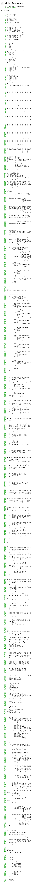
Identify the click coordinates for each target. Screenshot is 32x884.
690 (4, 800)
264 (4, 314)
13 (4, 28)
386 (4, 453)
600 (4, 697)
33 (4, 51)
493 (4, 575)
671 (4, 778)
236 (4, 282)
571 (4, 664)
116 (4, 145)
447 (4, 523)
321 (4, 379)
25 (4, 42)
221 (4, 265)
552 (4, 643)
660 (4, 766)
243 (4, 290)
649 (4, 753)
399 (4, 468)
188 (4, 228)
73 (4, 96)
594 (4, 691)
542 (4, 631)
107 (4, 135)
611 (4, 710)
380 (4, 447)
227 (4, 272)
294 (4, 348)
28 (4, 45)
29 (4, 46)
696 (4, 807)
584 (4, 679)
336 (4, 396)
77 (4, 101)
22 (4, 38)
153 (4, 188)
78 (4, 102)
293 (4, 347)
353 (4, 416)
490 (4, 572)
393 (4, 461)
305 (4, 361)
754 (4, 873)
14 (4, 29)
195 (4, 236)
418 (4, 490)
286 (4, 339)
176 (4, 214)
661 (4, 767)
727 (4, 842)
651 (4, 756)
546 (4, 636)
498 (4, 581)
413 (4, 484)
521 (4, 607)
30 (4, 47)
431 (4, 505)
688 (4, 798)
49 (4, 69)
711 (4, 824)
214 (4, 257)
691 (4, 801)
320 (4, 378)
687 (4, 797)
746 (4, 864)
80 (4, 104)
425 (4, 498)
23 (4, 39)
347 (4, 409)
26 (4, 43)
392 (4, 460)
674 (4, 782)
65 (4, 87)
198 (4, 239)
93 (4, 119)
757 (4, 876)
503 (4, 587)
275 (4, 327)
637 (4, 740)
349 (4, 411)
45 (4, 64)
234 (4, 280)
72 (4, 95)
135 (4, 167)
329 (4, 388)
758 (4, 878)
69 (4, 92)
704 (4, 816)
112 (4, 141)
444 (4, 520)
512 (4, 597)
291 (4, 345)
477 (4, 557)
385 (4, 452)
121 (4, 151)
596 (4, 693)
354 (4, 417)
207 (4, 249)
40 (4, 59)
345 (4, 407)
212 (4, 255)
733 (4, 849)
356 (4, 419)
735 (4, 851)
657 (4, 762)
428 (4, 501)
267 (4, 318)
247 (4, 295)
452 (4, 529)
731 (4, 847)
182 (4, 221)
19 (4, 35)
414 (4, 485)
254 (4, 303)
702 (4, 814)
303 (4, 359)
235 (4, 281)
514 (4, 599)
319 (4, 377)
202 (4, 244)
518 (4, 604)
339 (4, 400)
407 (4, 477)
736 (4, 853)
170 (4, 207)
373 (4, 439)
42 (4, 61)
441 (4, 516)
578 (4, 672)
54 (4, 75)
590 (4, 686)
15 (4, 30)
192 (4, 232)
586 (4, 681)
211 (4, 254)
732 (4, 848)
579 (4, 673)
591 (4, 687)
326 (4, 385)
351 (4, 413)
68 (4, 91)
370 (4, 435)
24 (4, 41)
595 (4, 692)
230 (4, 275)
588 (4, 684)
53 (4, 74)
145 (4, 179)
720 (4, 834)
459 (4, 537)
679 (4, 788)
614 (4, 713)
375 (4, 441)
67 (4, 90)
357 (4, 420)
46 (4, 66)
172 (4, 209)
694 (4, 805)
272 (4, 323)
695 (4, 806)
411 (4, 482)
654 (4, 759)
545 (4, 635)
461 (4, 539)
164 (4, 200)
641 (4, 744)
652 (4, 757)
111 (4, 140)
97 (4, 124)
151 (4, 185)
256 (4, 305)
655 (4, 760)
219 (4, 263)
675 (4, 783)
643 (4, 746)
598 (4, 695)
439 (4, 514)
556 (4, 647)
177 (4, 215)
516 (4, 602)
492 (4, 574)
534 (4, 622)
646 (4, 750)
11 (4, 26)
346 (4, 408)
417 (4, 489)
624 (4, 725)
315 (4, 372)
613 (4, 712)
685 (4, 794)
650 (4, 754)
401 (4, 470)
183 (4, 222)
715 (4, 829)
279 (4, 331)
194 (4, 234)
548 (4, 638)
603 (4, 701)
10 (4, 25)
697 (4, 808)
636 (4, 738)
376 (4, 442)
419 (4, 491)
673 (4, 781)
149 (4, 183)
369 (4, 434)
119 (4, 149)
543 (4, 632)
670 (4, 777)
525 (4, 612)
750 (4, 868)
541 (4, 630)
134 (4, 166)
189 (4, 229)
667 (4, 774)
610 (4, 709)
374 (4, 440)
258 (4, 307)
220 (4, 264)
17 (4, 33)
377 (4, 443)
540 (4, 629)
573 (4, 667)
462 (4, 540)
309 (4, 366)
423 (4, 496)
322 (4, 380)
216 (4, 259)
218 (4, 262)
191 (4, 231)
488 (4, 570)
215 (4, 258)
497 (4, 580)
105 (4, 133)
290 (4, 344)
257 (4, 306)
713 (4, 826)
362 (4, 426)
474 (4, 554)
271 (4, 322)
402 (4, 472)
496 (4, 579)
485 (4, 566)
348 (4, 410)
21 (4, 37)
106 (4, 134)
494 (4, 577)
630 (4, 732)
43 (4, 62)
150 (4, 184)
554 (4, 645)
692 (4, 802)
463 (4, 541)
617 (4, 717)
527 (4, 614)
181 (4, 220)
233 (4, 279)
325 (4, 384)
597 (4, 694)
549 (4, 639)
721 (4, 835)
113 (4, 142)
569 (4, 662)
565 (4, 657)
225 (4, 270)
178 (4, 216)
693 (4, 803)
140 (4, 173)
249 (4, 297)
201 (4, 242)
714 (4, 827)
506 (4, 590)
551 (4, 642)
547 (4, 637)
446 (4, 522)
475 (4, 555)
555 (4, 646)
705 (4, 817)
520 (4, 606)
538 (4, 627)
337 (4, 397)
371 (4, 436)
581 (4, 676)
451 (4, 527)
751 (4, 870)
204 (4, 246)
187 (4, 226)
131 (4, 163)
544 (4, 634)
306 (4, 362)
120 (4, 150)
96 (4, 123)
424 (4, 497)
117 (4, 147)
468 (4, 547)
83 (4, 108)
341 (4, 402)
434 (4, 508)
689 (4, 799)
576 (4, 670)
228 (4, 273)
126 (4, 157)
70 (4, 93)
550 (4, 640)
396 (4, 465)
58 (4, 79)
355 (4, 418)
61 (4, 83)
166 (4, 202)
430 (4, 504)
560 (4, 652)
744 (4, 862)
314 (4, 371)
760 (4, 880)
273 (4, 324)
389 (4, 457)
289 (4, 343)
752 (4, 871)
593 (4, 689)
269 (4, 320)
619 (4, 719)
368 (4, 433)
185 (4, 224)
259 (4, 309)
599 (4, 696)
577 (4, 671)
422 (4, 494)
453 (4, 530)
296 (4, 351)
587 (4, 683)
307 (4, 363)
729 (4, 845)
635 (4, 737)
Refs (14, 7)
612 (4, 711)
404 (4, 474)
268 (4, 319)
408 (4, 478)
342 (4, 403)
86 (4, 111)
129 (4, 160)
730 (4, 846)
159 (4, 194)
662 (4, 768)
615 (4, 715)
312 (4, 369)
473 (4, 553)
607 (4, 705)
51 (4, 71)
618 (4, 718)
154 (4, 189)
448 (4, 524)
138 (4, 171)
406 (4, 476)
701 (4, 813)
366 (4, 431)
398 (4, 467)
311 (4, 368)
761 (4, 881)
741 (4, 858)
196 (4, 237)
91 (4, 117)
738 (4, 855)
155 (4, 190)
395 (4, 464)
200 (4, 241)
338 (4, 399)
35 (4, 53)
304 (4, 360)
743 (4, 860)
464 (4, 542)
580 (4, 675)
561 (4, 653)
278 (4, 330)
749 (4, 867)
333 (4, 393)
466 (4, 545)
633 (4, 735)
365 (4, 429)
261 (4, 311)
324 (4, 383)
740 (4, 857)
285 (4, 338)
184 (4, 223)
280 (4, 332)
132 (4, 164)
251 (4, 299)
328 (4, 387)
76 (4, 100)
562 (4, 654)
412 (4, 483)
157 (4, 192)
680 (4, 789)
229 (4, 274)
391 (4, 459)
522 (4, 608)
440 (4, 515)
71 (4, 94)
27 (4, 44)
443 (4, 518)
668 (4, 775)
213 (4, 256)
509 (4, 594)
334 (4, 394)
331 (4, 391)
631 (4, 733)
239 (4, 286)
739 (4, 856)
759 (4, 879)
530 (4, 618)
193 (4, 233)
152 (4, 186)
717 (4, 831)
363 (4, 427)
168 (4, 205)
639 (4, 742)
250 (4, 298)
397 (4, 466)
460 (4, 538)
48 (4, 68)
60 (4, 82)
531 (4, 619)
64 (4, 86)
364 (4, 428)
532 (4, 620)
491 (4, 573)
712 (4, 825)
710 (4, 823)
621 (4, 721)
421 (4, 493)
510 (4, 595)
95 (4, 121)
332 (4, 392)
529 (4, 616)
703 (4, 815)
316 (4, 374)
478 (4, 558)
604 (4, 702)
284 (4, 337)
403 (4, 473)
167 (4, 204)
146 (4, 180)
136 (4, 168)
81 (4, 106)
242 (4, 289)
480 (4, 561)
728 (4, 843)
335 (4, 395)
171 (4, 208)
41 (4, 60)
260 (4, 310)
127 (4, 158)
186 (4, 225)
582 (4, 677)
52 (4, 72)
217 (4, 261)
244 (4, 291)
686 (4, 795)
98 (4, 125)
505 (4, 589)
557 (4, 648)
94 (4, 120)
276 (4, 328)
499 (4, 582)
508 (4, 592)
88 (4, 114)
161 (4, 197)
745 (4, 863)
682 (4, 791)
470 (4, 549)
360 (4, 424)
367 (4, 432)
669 (4, 776)
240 (4, 287)
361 (4, 425)
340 (4, 401)
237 (4, 283)
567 (4, 660)
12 (4, 27)
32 (4, 50)
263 (4, 313)
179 (4, 217)
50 (4, 70)
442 (4, 517)
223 (4, 267)
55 (4, 76)
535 (4, 623)
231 (4, 277)
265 (4, 315)
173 (4, 210)
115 (4, 144)
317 (4, 375)
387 (4, 454)
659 (4, 765)
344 (4, 405)
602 (4, 700)
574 (4, 668)
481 (4, 562)
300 (4, 355)
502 (4, 586)
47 (4, 67)
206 (4, 248)
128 (4, 159)
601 (4, 699)
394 (4, 462)
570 (4, 663)
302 (4, 358)
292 (4, 346)
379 (4, 445)
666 (4, 773)
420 (4, 492)
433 (4, 507)
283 (4, 336)
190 (4, 230)
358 (4, 421)
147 (4, 181)
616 (4, 716)
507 (4, 591)
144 (4, 177)
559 (4, 651)
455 (4, 532)
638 (4, 741)
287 (4, 340)
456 (4, 533)
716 (4, 830)
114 (4, 143)
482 (4, 563)
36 (4, 54)
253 (4, 302)
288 (4, 342)
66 (4, 88)
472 (4, 551)
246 (4, 294)
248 (4, 296)
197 (4, 238)
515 (4, 600)
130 (4, 161)
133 (4, 165)
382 (4, 449)
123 (4, 153)
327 (4, 386)
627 (4, 728)
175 (4, 213)
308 (4, 364)
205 (4, 247)
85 (4, 110)
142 (4, 175)
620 (4, 720)
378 (4, 444)
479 (4, 559)
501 (4, 585)
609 (4, 708)
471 (4, 550)
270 (4, 321)
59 (4, 80)
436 (4, 510)
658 (4, 764)
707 (4, 819)
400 (4, 469)
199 (4, 240)
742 (4, 859)
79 (4, 103)
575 (4, 669)
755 (4, 874)
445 (4, 521)
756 (4, 875)
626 (4, 727)
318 (4, 376)
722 (4, 837)
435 (4, 509)
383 (4, 450)
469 (4, 548)
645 (4, 749)
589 (4, 685)
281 (4, 334)
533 (4, 621)
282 (4, 335)
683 (4, 792)
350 (4, 412)
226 (4, 271)
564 (4, 656)
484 (4, 565)
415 (4, 486)
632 (4, 734)
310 (4, 367)
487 (4, 569)
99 (4, 126)
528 (4, 615)
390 (4, 458)
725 (4, 840)
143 (4, 176)
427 (4, 500)
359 (4, 423)
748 (4, 866)
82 (4, 107)
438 (4, 513)
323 (4, 382)
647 (4, 751)
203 (4, 245)
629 (4, 730)
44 (4, 63)
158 (4, 193)
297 (4, 352)
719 (4, 833)
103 (4, 131)
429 (4, 502)
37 (4, 55)
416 (4, 488)
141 (4, 174)
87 (4, 112)
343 (4, 404)
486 (4, 567)
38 (4, 56)
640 (4, 743)
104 (4, 132)
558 (4, 650)
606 (4, 704)
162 (4, 198)
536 (4, 624)
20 (4, 36)
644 (4, 748)
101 (4, 128)
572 (4, 665)
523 (4, 610)
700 (4, 811)
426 (4, 499)
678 (4, 786)
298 (4, 353)
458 (4, 535)
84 (4, 109)
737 (4, 854)
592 (4, 688)
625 (4, 726)
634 (4, 736)
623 (4, 724)
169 (4, 206)
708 (4, 821)
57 (4, 78)
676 (4, 784)
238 (4, 285)
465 (4, 543)
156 (4, 191)
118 (4, 148)
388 (4, 456)
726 (4, 841)
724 (4, 839)
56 (4, 77)
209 (4, 251)
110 (4, 139)
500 (4, 583)
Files (9, 7)
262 (4, 312)
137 (4, 169)
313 (4, 370)
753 (4, 872)
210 (4, 253)
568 (4, 661)
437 (4, 512)
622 (4, 723)
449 (4, 525)
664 (4, 770)
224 (4, 269)
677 (4, 785)
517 (4, 603)
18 (4, 34)
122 (4, 152)
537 (4, 626)
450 (4, 526)
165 (4, 201)
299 (4, 354)
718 (4, 832)
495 (4, 578)
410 (4, 481)
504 (4, 588)
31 (4, 48)
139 (4, 172)
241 (4, 288)
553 (4, 644)
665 (4, 772)
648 (4, 752)
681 (4, 790)
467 (4, 546)
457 (4, 534)
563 (4, 655)
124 (4, 155)
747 (4, 865)
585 (4, 680)
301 (4, 356)
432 (4, 506)
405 (4, 475)
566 (4, 659)
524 (4, 611)
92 (4, 118)
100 (4, 127)
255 (4, 304)
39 (4, 58)
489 (4, 571)
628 (4, 729)
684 (4, 793)
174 (4, 212)
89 (4, 115)
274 (4, 326)
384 (4, 451)
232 (4, 278)
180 (4, 218)
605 (4, 703)
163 (4, 199)
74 (4, 98)
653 (4, 758)
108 (4, 136)
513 (4, 598)
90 (4, 116)
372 (4, 437)
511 (4, 596)
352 (4, 415)
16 (4, 31)
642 (4, 745)
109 (4, 137)
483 (4, 564)
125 (4, 156)
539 (4, 628)
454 (4, 531)
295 (4, 350)
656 (4, 761)
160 (4, 196)
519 (4, 605)
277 (4, 329)
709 (4, 822)
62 (4, 84)
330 (4, 389)
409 (4, 480)
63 (4, 85)
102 (4, 129)
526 (4, 613)
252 (4, 301)
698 (4, 809)
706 (4, 818)
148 (4, 182)
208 (4, 250)
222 (4, 266)
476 (4, 556)
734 (4, 850)
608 (4, 707)
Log (6, 7)
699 (4, 810)
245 (4, 293)
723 (4, 838)
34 (4, 52)
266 (4, 317)
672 (4, 780)
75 (4, 99)
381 (4, 448)
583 (4, 678)
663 (4, 769)
